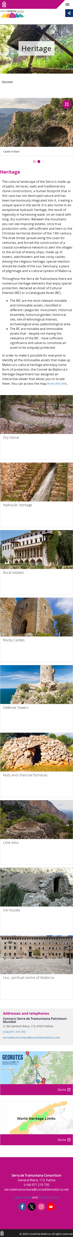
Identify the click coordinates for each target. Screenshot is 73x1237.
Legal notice (22, 1197)
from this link (57, 383)
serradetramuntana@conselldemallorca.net (31, 1037)
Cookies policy (48, 1197)
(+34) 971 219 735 (14, 1031)
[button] (34, 161)
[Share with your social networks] (69, 13)
